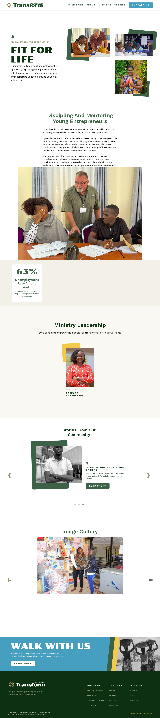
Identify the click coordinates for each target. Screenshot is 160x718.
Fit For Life (91, 705)
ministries (76, 5)
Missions (112, 700)
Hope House (92, 695)
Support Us (113, 705)
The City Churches (95, 690)
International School (95, 700)
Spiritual (134, 690)
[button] (9, 475)
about (91, 5)
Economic (134, 700)
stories (120, 5)
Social (133, 695)
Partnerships (114, 695)
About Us (112, 690)
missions (105, 5)
